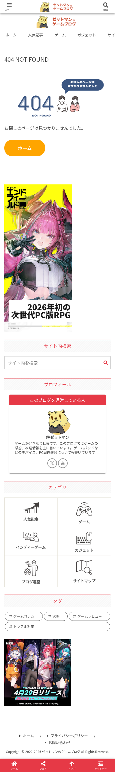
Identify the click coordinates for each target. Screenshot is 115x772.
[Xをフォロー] (52, 463)
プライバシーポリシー (69, 735)
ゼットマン (59, 437)
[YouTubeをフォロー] (63, 463)
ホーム (25, 147)
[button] (105, 363)
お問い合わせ (59, 742)
